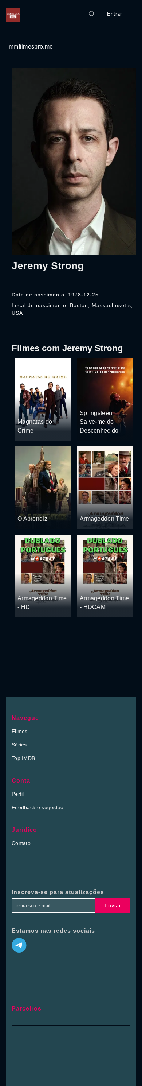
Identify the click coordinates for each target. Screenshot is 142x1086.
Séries (19, 745)
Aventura (47, 505)
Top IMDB (23, 758)
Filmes (20, 731)
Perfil (18, 794)
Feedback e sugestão (38, 807)
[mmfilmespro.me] (15, 14)
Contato (21, 843)
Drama (88, 399)
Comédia (43, 408)
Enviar (112, 905)
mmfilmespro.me (31, 46)
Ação (24, 408)
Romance (110, 399)
